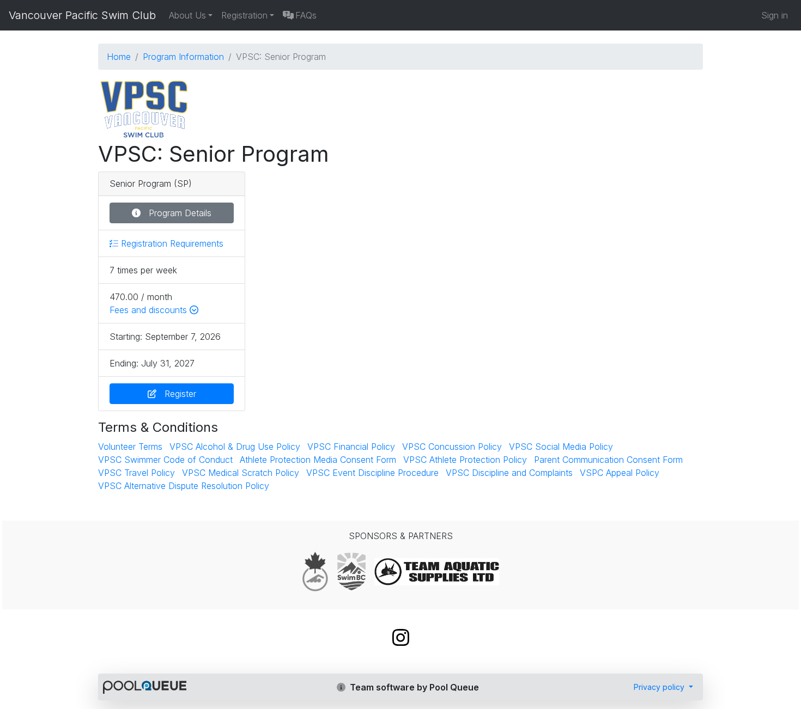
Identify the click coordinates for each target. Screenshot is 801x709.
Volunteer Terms (130, 446)
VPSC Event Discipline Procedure (372, 472)
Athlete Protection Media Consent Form (318, 459)
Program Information (183, 56)
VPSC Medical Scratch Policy (240, 472)
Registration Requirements (170, 243)
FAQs (306, 15)
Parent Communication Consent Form (608, 459)
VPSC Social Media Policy (561, 446)
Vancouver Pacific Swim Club (82, 15)
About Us (187, 15)
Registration (244, 15)
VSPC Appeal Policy (619, 472)
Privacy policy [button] (660, 687)
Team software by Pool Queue (413, 687)
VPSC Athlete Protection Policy (465, 459)
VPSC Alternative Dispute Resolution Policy (183, 485)
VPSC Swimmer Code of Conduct (165, 459)
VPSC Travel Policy (136, 472)
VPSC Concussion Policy (452, 446)
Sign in (774, 15)
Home (119, 56)
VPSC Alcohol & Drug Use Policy (234, 446)
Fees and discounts (150, 309)
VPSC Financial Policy (351, 446)
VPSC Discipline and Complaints (509, 472)
